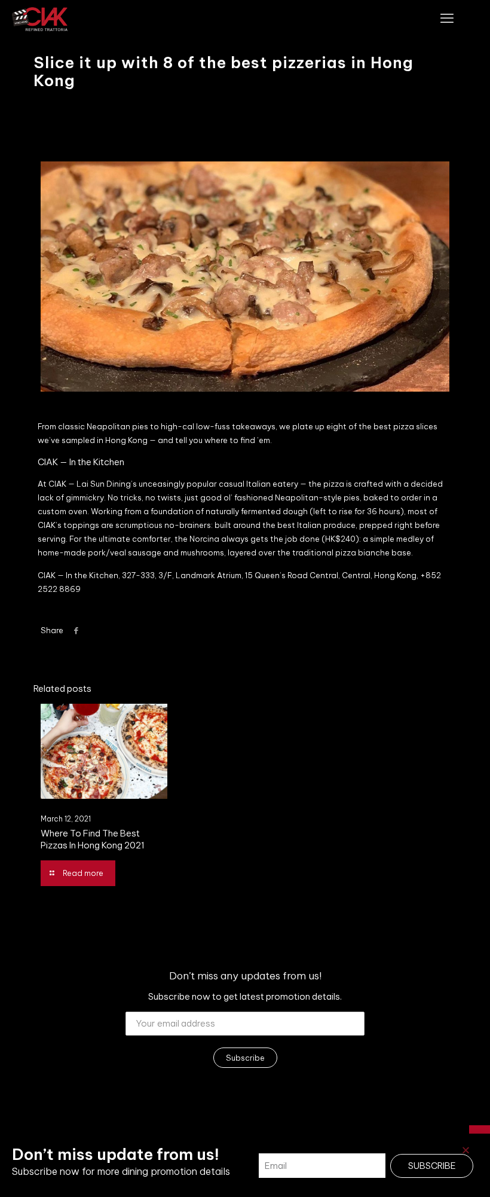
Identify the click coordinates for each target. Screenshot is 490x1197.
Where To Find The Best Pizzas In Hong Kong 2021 (93, 839)
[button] (465, 1150)
